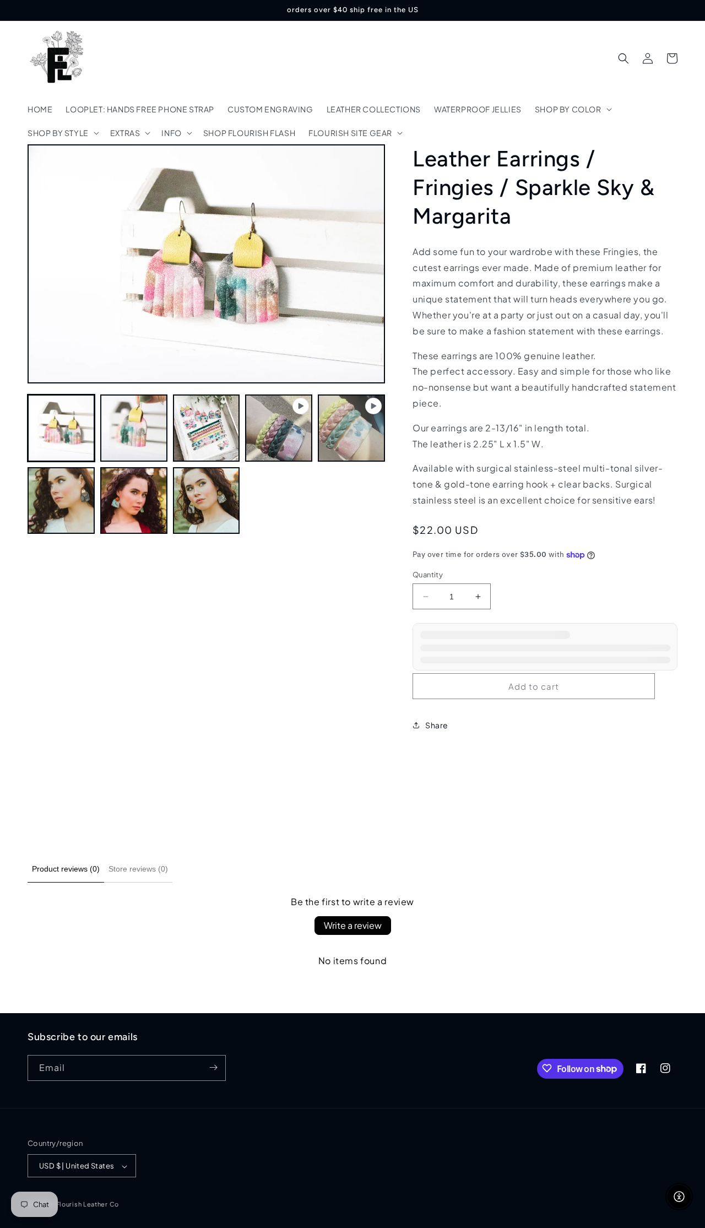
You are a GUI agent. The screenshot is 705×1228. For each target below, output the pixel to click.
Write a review (353, 925)
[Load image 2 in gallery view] (133, 428)
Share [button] (436, 725)
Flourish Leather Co (87, 1204)
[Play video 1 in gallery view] (278, 428)
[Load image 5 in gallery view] (133, 500)
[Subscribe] (213, 1067)
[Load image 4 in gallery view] (61, 500)
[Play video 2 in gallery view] (351, 428)
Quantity (428, 574)
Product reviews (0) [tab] (66, 868)
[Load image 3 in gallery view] (206, 428)
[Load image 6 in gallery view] (206, 500)
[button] (572, 109)
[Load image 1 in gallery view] (61, 428)
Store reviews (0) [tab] (138, 868)
